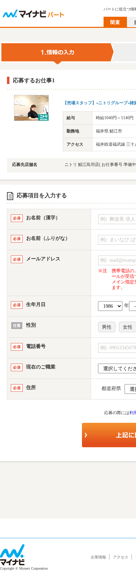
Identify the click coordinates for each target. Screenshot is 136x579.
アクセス (120, 557)
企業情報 (98, 557)
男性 (107, 327)
